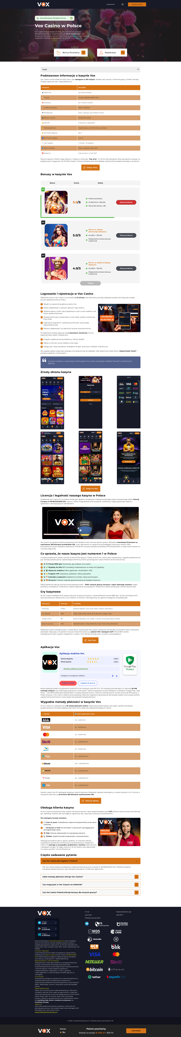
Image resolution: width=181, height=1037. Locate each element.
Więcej (90, 283)
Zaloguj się (137, 4)
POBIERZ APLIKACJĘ (88, 683)
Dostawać (136, 1031)
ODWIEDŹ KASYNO (68, 683)
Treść (44, 69)
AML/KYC (119, 915)
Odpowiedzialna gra (123, 912)
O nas (87, 912)
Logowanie (110, 4)
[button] (90, 861)
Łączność (88, 915)
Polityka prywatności (92, 918)
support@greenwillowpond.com (46, 1012)
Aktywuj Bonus (126, 202)
